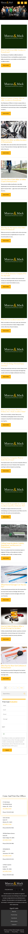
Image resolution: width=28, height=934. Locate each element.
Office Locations (14, 921)
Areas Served (14, 918)
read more (6, 65)
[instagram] (22, 889)
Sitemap (22, 931)
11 (17, 687)
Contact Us (14, 924)
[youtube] (19, 889)
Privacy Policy (15, 931)
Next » (21, 687)
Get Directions (7, 808)
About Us (14, 911)
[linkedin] (16, 889)
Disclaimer (7, 931)
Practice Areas (14, 914)
